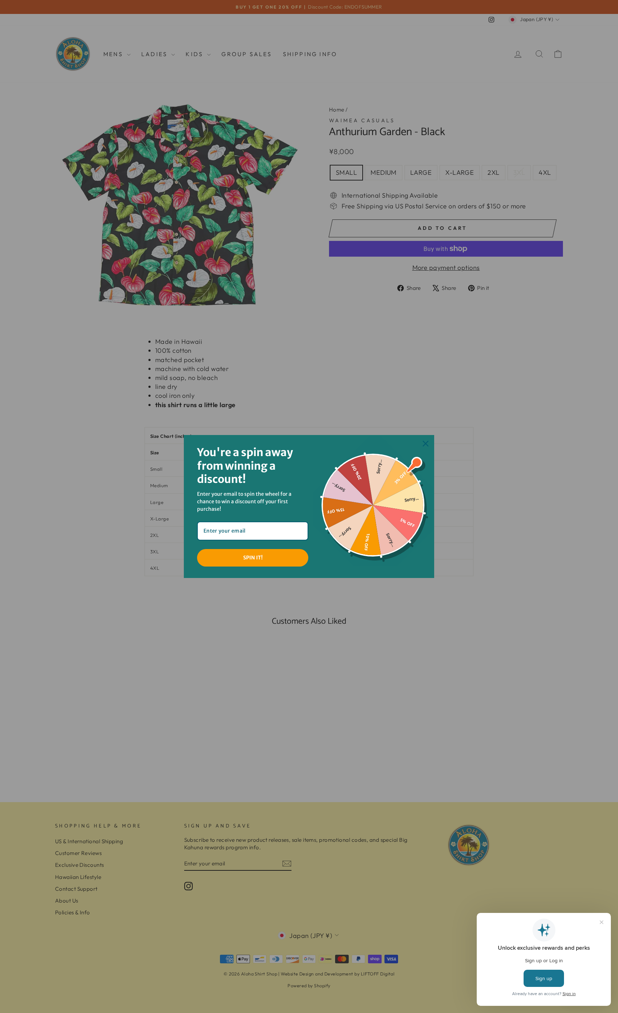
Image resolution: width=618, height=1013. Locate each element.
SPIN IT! (253, 557)
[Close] (425, 443)
